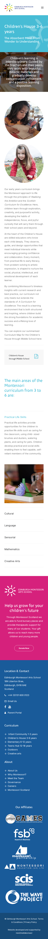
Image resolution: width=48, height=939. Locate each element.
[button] (42, 7)
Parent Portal (15, 712)
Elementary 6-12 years (19, 742)
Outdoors (13, 749)
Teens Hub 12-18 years (20, 746)
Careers (12, 786)
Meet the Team (16, 778)
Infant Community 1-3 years (23, 734)
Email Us (12, 701)
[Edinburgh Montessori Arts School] (18, 7)
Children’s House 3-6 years (22, 738)
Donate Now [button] (24, 648)
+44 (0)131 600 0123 (18, 695)
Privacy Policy (30, 922)
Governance (14, 782)
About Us (12, 770)
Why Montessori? (17, 774)
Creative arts (14, 753)
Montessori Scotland (19, 790)
